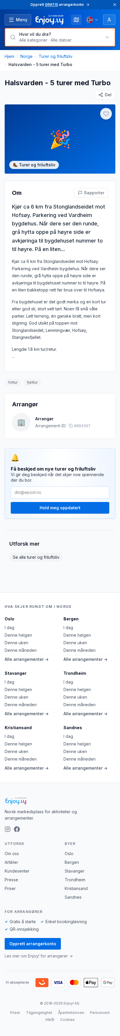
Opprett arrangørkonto (32, 943)
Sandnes (72, 727)
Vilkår (49, 1019)
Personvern (100, 1012)
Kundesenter (17, 870)
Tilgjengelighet (39, 1012)
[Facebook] (17, 829)
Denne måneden (21, 650)
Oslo (9, 618)
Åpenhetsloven (71, 1012)
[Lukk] (115, 5)
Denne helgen (18, 635)
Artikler (11, 862)
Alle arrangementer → (27, 659)
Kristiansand (18, 727)
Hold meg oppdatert (60, 507)
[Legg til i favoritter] (106, 114)
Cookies (67, 1019)
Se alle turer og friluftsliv (36, 557)
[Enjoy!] (60, 801)
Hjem (9, 56)
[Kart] (76, 20)
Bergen (71, 618)
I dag (9, 627)
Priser (10, 888)
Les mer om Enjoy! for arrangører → (39, 955)
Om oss (12, 853)
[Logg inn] (109, 20)
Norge (26, 56)
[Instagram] (7, 829)
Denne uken (16, 642)
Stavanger (16, 673)
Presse (11, 879)
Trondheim (74, 673)
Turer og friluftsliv (56, 56)
